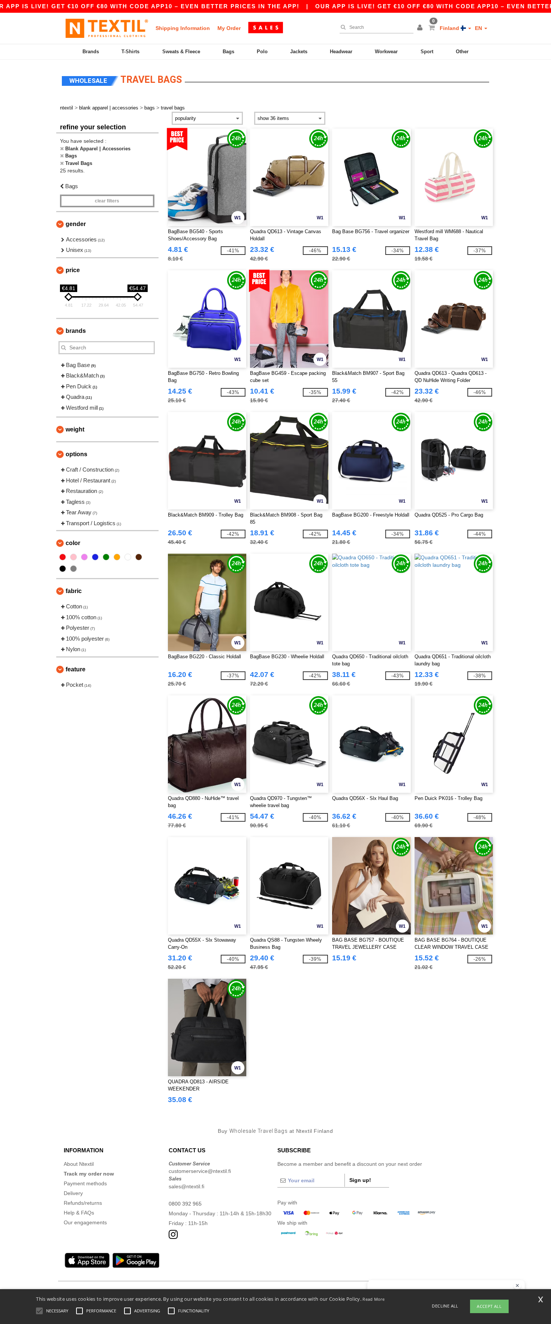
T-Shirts (130, 51)
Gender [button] (76, 224)
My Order (229, 28)
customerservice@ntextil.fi (200, 1171)
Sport (427, 51)
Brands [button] (76, 331)
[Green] (106, 557)
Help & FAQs (79, 1213)
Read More (373, 1299)
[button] (421, 28)
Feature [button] (75, 669)
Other (462, 51)
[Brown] (138, 557)
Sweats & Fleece (181, 51)
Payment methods (85, 1183)
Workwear (386, 51)
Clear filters (107, 201)
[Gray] (73, 568)
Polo (262, 51)
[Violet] (84, 557)
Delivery (73, 1193)
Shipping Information (183, 28)
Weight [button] (75, 429)
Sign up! (360, 1180)
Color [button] (73, 543)
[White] (127, 557)
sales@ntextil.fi (186, 1186)
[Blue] (95, 557)
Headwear (341, 51)
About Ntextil (79, 1164)
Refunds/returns (83, 1203)
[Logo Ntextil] (107, 28)
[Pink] (73, 557)
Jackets (298, 51)
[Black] (62, 568)
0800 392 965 (185, 1204)
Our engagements (85, 1222)
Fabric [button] (74, 591)
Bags (228, 51)
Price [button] (73, 270)
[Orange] (117, 557)
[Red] (62, 557)
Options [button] (76, 454)
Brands (90, 51)
